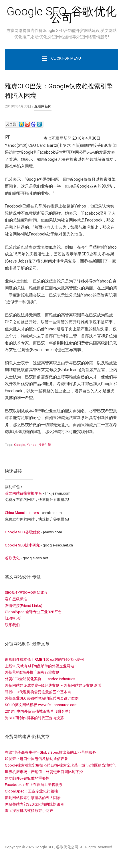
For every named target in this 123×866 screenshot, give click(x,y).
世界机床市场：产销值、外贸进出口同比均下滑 (44, 772)
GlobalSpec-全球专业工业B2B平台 (33, 612)
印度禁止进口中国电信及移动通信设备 (36, 759)
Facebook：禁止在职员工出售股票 (34, 784)
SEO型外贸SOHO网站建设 (26, 592)
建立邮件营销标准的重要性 (27, 778)
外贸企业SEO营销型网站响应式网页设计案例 (42, 698)
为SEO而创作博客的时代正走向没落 (34, 718)
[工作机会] (13, 618)
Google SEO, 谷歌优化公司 (62, 15)
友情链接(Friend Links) (23, 605)
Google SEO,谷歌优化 (22, 532)
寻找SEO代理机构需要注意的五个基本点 (38, 692)
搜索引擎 (44, 445)
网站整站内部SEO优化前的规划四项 (34, 804)
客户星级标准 (16, 599)
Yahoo (32, 445)
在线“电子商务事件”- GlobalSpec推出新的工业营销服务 (50, 752)
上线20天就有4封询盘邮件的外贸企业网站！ (41, 666)
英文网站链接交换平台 (23, 493)
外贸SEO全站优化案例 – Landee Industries (40, 679)
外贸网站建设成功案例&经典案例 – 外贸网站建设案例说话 (53, 685)
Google (19, 445)
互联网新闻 (42, 106)
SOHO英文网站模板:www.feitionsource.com (41, 705)
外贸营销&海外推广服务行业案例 (32, 672)
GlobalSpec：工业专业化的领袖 (31, 791)
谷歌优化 (12, 558)
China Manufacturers (22, 513)
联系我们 (12, 625)
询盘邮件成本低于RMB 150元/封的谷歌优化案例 (44, 659)
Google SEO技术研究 (22, 545)
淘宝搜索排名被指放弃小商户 (29, 810)
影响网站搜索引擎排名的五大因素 (33, 798)
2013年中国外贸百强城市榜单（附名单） (38, 711)
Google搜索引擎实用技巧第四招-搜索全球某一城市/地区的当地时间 (60, 765)
